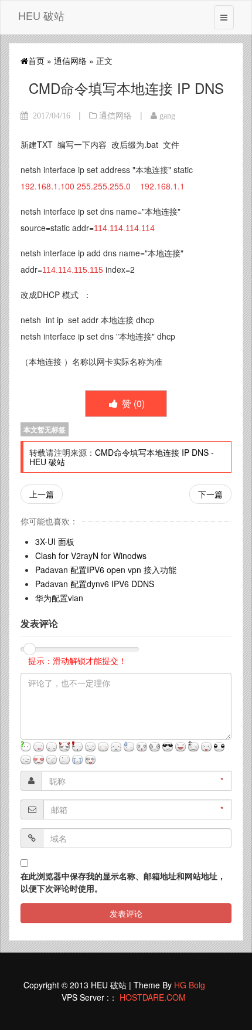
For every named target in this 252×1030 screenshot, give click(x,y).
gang (167, 115)
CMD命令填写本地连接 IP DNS (152, 452)
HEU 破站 (41, 15)
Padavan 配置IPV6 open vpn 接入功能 (105, 569)
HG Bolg (189, 985)
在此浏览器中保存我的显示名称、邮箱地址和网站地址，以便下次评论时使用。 (123, 882)
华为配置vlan (59, 598)
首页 (36, 60)
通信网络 (70, 60)
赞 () (132, 403)
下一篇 (210, 494)
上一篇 (41, 494)
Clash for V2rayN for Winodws (91, 555)
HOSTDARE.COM (153, 997)
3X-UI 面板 (54, 541)
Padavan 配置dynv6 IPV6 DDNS (94, 583)
